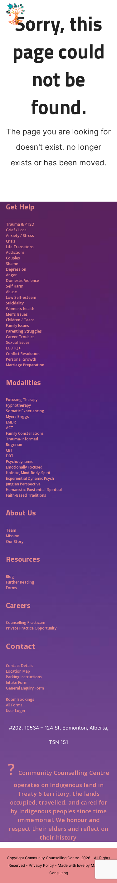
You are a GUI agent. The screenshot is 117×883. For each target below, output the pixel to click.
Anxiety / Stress (20, 235)
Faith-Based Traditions (26, 495)
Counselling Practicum (25, 622)
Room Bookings (20, 699)
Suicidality (15, 303)
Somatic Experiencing (25, 411)
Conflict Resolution (23, 353)
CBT (9, 450)
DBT (9, 456)
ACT (9, 427)
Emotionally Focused (24, 467)
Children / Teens (20, 320)
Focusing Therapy (21, 399)
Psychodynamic (19, 461)
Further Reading (20, 582)
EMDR (11, 422)
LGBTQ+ (13, 348)
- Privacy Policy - (41, 865)
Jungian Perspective (23, 484)
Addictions (15, 252)
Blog (10, 576)
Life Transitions (20, 246)
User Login (15, 710)
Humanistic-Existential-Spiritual (34, 489)
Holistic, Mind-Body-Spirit (28, 472)
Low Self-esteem (21, 297)
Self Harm (14, 286)
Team (11, 530)
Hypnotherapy (18, 405)
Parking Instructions (24, 677)
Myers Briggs (17, 416)
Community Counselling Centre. (52, 857)
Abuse (11, 291)
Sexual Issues (18, 342)
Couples (13, 258)
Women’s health (20, 308)
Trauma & (15, 224)
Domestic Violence (22, 280)
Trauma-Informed (22, 439)
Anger (11, 275)
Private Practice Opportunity (31, 628)
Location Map (18, 671)
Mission (12, 536)
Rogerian (14, 444)
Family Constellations (25, 433)
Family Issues (17, 325)
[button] (107, 25)
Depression (16, 269)
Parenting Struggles (24, 331)
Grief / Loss (16, 230)
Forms (11, 587)
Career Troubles (20, 336)
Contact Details (19, 665)
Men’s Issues (17, 314)
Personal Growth (21, 359)
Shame (12, 263)
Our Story (14, 541)
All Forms (14, 705)
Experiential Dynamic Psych (30, 478)
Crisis (10, 241)
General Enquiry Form (25, 688)
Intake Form (16, 682)
